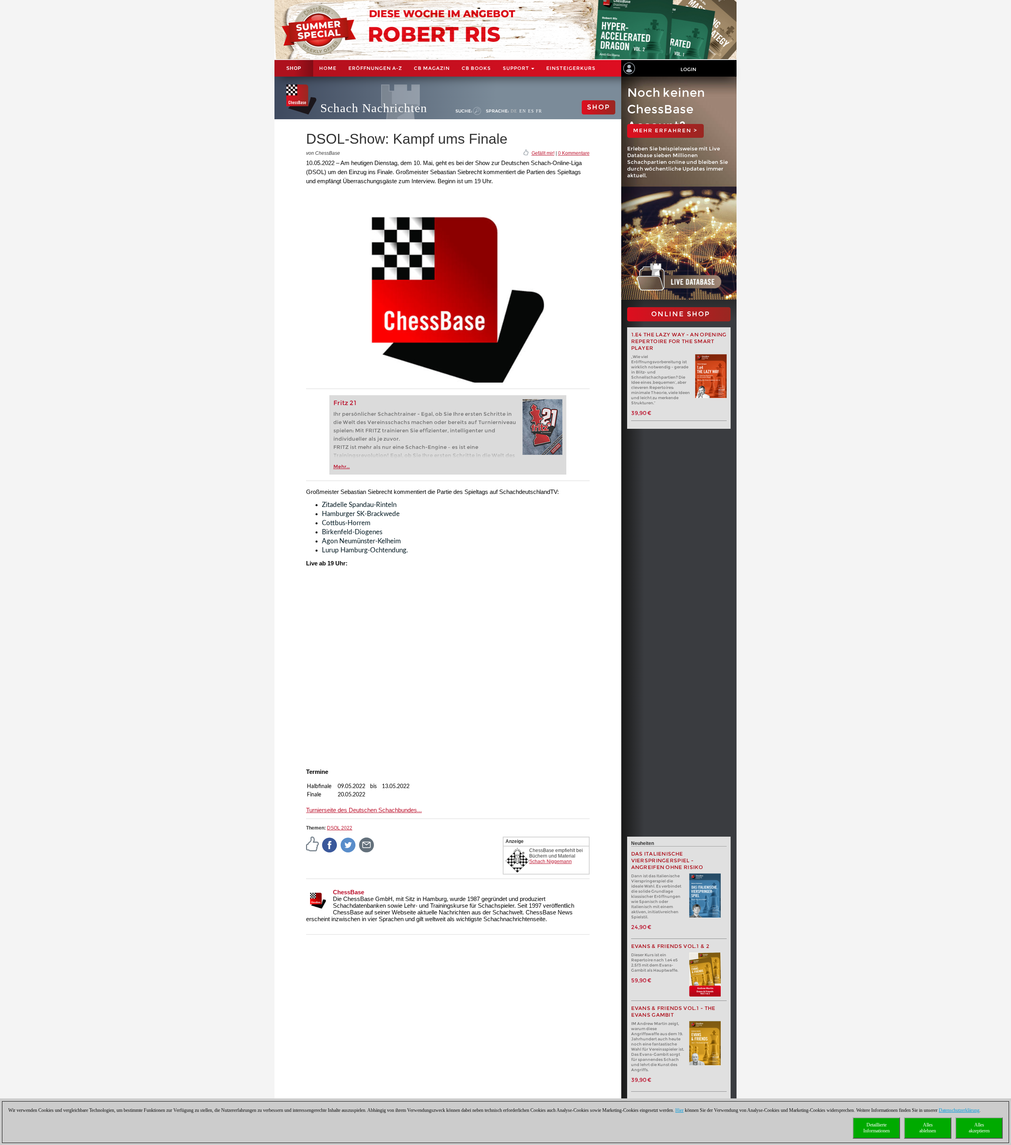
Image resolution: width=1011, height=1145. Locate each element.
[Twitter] (348, 844)
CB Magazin (432, 68)
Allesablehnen (927, 1128)
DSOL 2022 (339, 828)
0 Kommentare (574, 153)
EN (522, 111)
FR (539, 111)
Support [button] (516, 68)
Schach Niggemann (550, 861)
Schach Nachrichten (373, 108)
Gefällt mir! (543, 153)
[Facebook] (329, 844)
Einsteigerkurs (571, 68)
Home (327, 68)
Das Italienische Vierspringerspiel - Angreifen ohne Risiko (667, 860)
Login (688, 69)
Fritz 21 (345, 403)
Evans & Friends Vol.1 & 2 (670, 946)
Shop (293, 68)
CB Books (476, 68)
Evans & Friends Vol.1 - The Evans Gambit (673, 1011)
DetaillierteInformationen (876, 1128)
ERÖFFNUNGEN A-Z (375, 68)
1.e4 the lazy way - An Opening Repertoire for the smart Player (679, 341)
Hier (679, 1110)
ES (531, 111)
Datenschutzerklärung (959, 1110)
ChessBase (348, 892)
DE (514, 111)
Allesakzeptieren (979, 1128)
